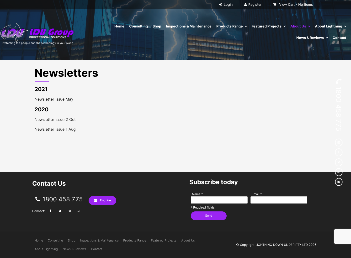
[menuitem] (38, 240)
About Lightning (328, 26)
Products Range (229, 26)
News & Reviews (310, 38)
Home (119, 26)
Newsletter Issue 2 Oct (55, 119)
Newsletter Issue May (54, 99)
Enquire (105, 200)
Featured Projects (267, 26)
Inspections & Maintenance (189, 26)
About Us (298, 26)
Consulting (138, 26)
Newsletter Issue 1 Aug (55, 129)
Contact (339, 38)
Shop (157, 26)
